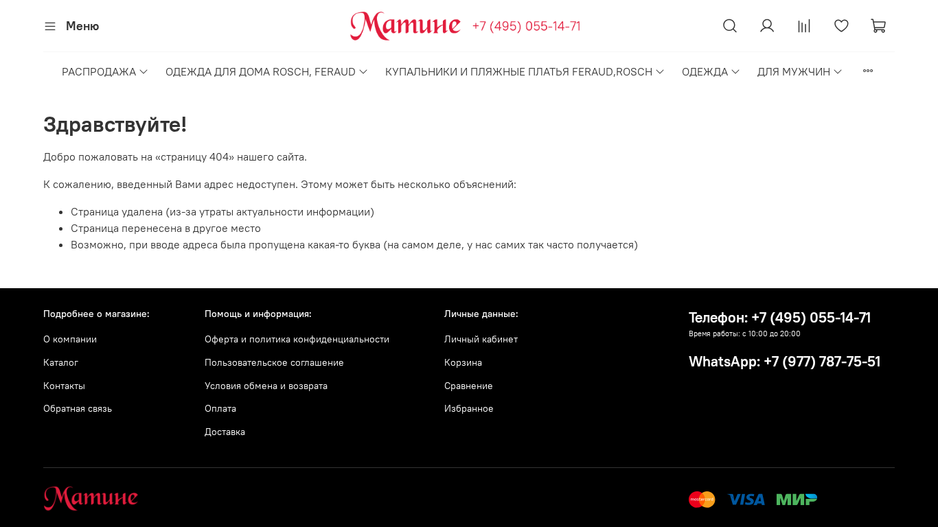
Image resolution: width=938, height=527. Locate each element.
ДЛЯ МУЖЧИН (793, 71)
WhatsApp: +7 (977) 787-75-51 (784, 361)
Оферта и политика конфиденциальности (297, 339)
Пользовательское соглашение (274, 362)
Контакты (64, 385)
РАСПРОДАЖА (99, 71)
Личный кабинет (481, 339)
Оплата (220, 408)
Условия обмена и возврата (266, 385)
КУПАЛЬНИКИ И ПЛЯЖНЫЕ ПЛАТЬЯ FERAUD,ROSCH (518, 71)
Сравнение (468, 385)
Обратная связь (77, 408)
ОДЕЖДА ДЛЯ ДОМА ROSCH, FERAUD (260, 71)
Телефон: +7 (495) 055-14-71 (780, 317)
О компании (70, 339)
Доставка (225, 431)
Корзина (463, 362)
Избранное (469, 408)
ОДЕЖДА (705, 71)
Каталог (60, 362)
